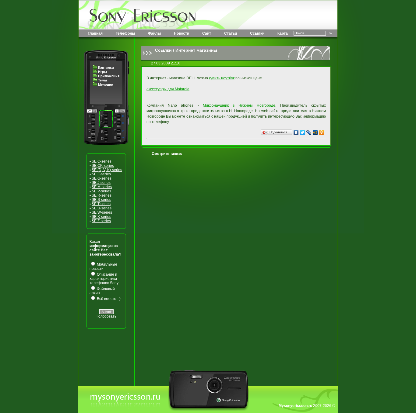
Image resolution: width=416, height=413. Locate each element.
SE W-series (102, 212)
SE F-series (101, 174)
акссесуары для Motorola (167, 89)
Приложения (108, 76)
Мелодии (105, 84)
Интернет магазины (196, 50)
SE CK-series (103, 165)
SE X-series (101, 217)
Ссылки (257, 33)
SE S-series (101, 200)
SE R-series (101, 195)
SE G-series (101, 178)
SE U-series (101, 208)
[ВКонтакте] (296, 132)
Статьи (230, 33)
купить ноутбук (221, 78)
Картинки (106, 67)
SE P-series (101, 191)
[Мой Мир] (315, 132)
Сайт (206, 33)
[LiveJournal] (309, 132)
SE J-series (101, 183)
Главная (95, 33)
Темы (102, 80)
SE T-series (101, 204)
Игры (102, 72)
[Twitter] (302, 132)
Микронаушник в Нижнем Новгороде (239, 105)
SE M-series (102, 187)
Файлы (154, 33)
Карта (282, 33)
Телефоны (125, 33)
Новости (181, 33)
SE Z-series (101, 221)
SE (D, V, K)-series (107, 170)
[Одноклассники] (322, 132)
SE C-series (101, 161)
